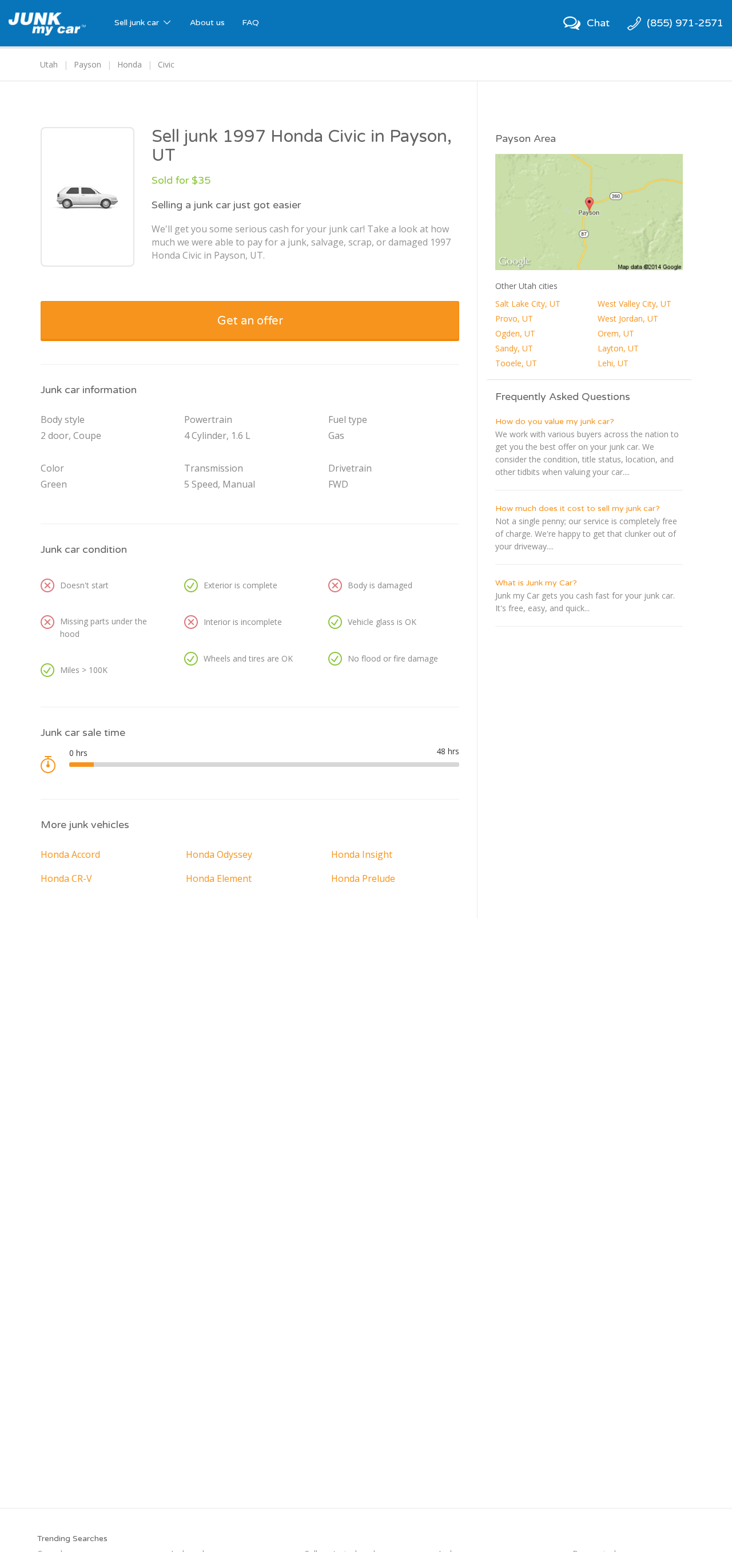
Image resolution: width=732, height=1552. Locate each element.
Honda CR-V (66, 878)
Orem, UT (616, 333)
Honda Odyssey (219, 854)
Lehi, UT (613, 363)
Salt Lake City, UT (527, 303)
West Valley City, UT (634, 303)
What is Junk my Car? (536, 583)
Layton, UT (618, 348)
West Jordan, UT (628, 318)
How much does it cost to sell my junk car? (577, 508)
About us (207, 22)
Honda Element (219, 878)
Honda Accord (70, 854)
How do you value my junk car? (554, 421)
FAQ (250, 22)
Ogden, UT (515, 333)
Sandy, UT (514, 348)
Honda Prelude (363, 878)
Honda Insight (361, 854)
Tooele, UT (516, 363)
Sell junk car (137, 22)
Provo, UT (514, 318)
